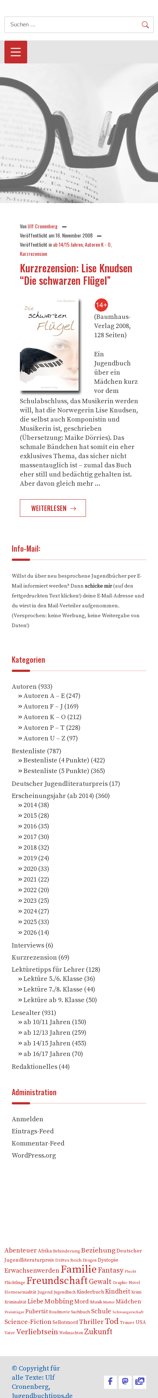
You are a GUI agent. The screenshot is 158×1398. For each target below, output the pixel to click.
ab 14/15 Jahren (68, 244)
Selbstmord (65, 1322)
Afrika (45, 1251)
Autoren (24, 687)
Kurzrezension (33, 253)
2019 (30, 858)
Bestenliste (29, 751)
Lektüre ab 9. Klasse (54, 1000)
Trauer (127, 1322)
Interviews (28, 945)
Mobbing (58, 1301)
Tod (112, 1321)
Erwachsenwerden (32, 1271)
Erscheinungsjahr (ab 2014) (53, 796)
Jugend (45, 1292)
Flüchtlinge (14, 1282)
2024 (30, 911)
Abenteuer (20, 1251)
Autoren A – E (44, 696)
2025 (30, 922)
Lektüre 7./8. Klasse (53, 989)
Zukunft (98, 1332)
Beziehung (98, 1250)
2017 (30, 837)
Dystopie (108, 1260)
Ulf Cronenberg (43, 226)
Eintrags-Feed (33, 1131)
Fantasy (110, 1270)
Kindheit (117, 1292)
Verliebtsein (37, 1332)
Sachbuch (80, 1312)
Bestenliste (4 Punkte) (56, 760)
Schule (101, 1311)
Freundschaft (57, 1280)
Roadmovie (59, 1312)
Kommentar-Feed (38, 1143)
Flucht (130, 1271)
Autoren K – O (45, 717)
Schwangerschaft (127, 1312)
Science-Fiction (27, 1322)
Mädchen (128, 1301)
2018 (30, 847)
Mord (81, 1301)
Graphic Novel (126, 1282)
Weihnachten (71, 1333)
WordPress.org (34, 1155)
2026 (30, 932)
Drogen (90, 1260)
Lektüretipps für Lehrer (48, 969)
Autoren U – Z (44, 738)
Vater (9, 1333)
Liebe (35, 1302)
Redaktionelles (34, 1067)
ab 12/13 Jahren (47, 1033)
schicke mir (98, 586)
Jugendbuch (65, 1292)
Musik (96, 1302)
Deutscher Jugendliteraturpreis (60, 784)
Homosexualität (20, 1292)
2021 (30, 879)
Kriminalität (15, 1302)
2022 (30, 890)
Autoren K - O (98, 244)
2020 (30, 869)
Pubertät (36, 1311)
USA (141, 1323)
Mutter (109, 1302)
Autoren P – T (44, 728)
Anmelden (27, 1119)
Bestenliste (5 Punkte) (56, 771)
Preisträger (14, 1312)
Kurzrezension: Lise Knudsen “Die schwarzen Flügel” (76, 274)
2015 (30, 816)
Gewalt (100, 1281)
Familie (79, 1269)
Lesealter (26, 1013)
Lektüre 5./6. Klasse (53, 979)
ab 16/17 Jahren (47, 1054)
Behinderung (66, 1251)
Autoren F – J (43, 706)
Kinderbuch (90, 1292)
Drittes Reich (68, 1260)
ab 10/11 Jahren (47, 1022)
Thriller (91, 1322)
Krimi (136, 1292)
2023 (30, 901)
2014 (30, 805)
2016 (30, 826)
